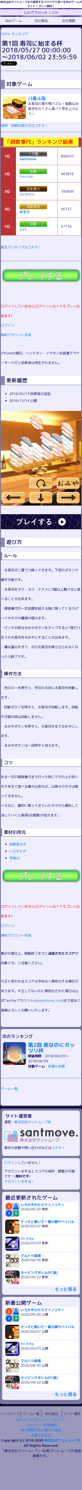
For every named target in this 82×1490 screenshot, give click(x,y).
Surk (23, 229)
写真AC (14, 858)
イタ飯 (33, 153)
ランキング (19, 33)
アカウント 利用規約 (41, 1425)
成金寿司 (33, 206)
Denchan (26, 176)
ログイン (7, 325)
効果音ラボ (17, 844)
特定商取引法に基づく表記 (41, 1430)
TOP (4, 33)
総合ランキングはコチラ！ (21, 247)
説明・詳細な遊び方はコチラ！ (24, 125)
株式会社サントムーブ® (32, 1121)
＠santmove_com (48, 1000)
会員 (33, 171)
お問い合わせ (41, 1435)
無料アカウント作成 (16, 334)
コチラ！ (58, 1147)
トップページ (10, 1413)
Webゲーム (13, 20)
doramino (27, 194)
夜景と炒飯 (56, 1066)
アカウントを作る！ (19, 1181)
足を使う (33, 188)
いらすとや (17, 851)
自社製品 (41, 20)
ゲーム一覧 (9, 1088)
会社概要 (68, 20)
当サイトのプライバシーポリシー (41, 1419)
